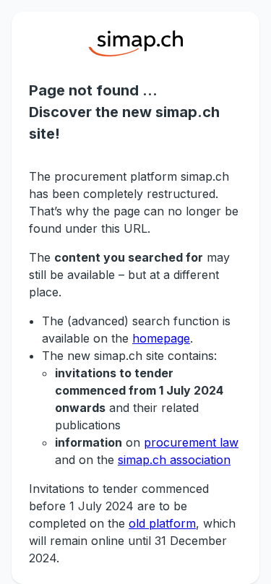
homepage (161, 338)
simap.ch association (174, 459)
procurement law (191, 442)
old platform (162, 523)
